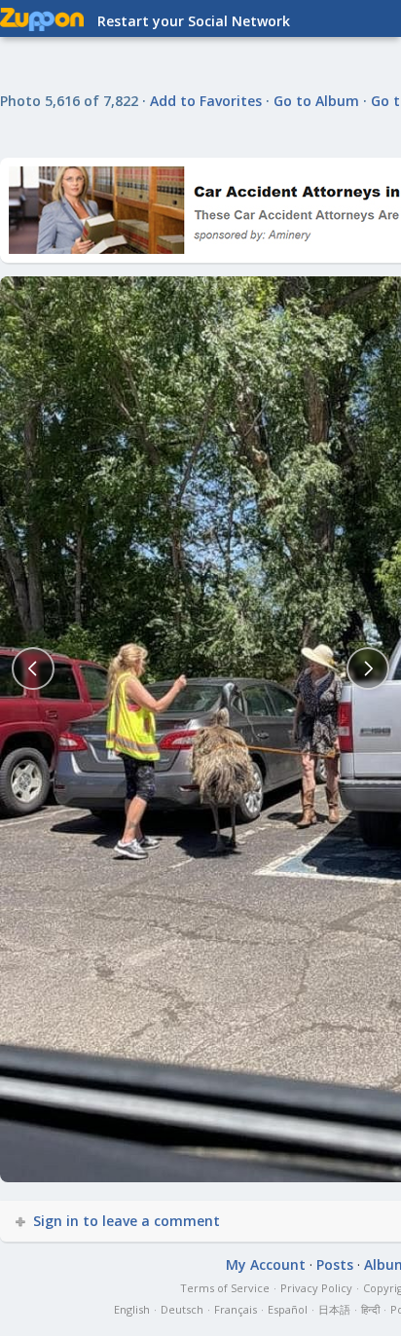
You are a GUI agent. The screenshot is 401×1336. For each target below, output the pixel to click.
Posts (334, 1264)
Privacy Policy (316, 1288)
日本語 (334, 1309)
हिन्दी (370, 1309)
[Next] (367, 668)
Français (235, 1309)
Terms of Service (225, 1288)
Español (288, 1309)
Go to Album (316, 100)
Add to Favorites (206, 100)
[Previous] (33, 668)
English (132, 1309)
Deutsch (182, 1309)
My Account (266, 1264)
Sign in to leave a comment (126, 1220)
